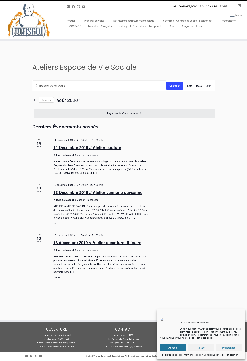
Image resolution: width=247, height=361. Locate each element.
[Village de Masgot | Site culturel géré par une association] (28, 20)
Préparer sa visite (94, 20)
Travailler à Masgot (99, 26)
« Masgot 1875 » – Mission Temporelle (140, 26)
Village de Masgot (102, 356)
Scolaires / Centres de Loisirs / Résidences (188, 20)
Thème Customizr (153, 356)
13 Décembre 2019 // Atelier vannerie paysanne (97, 192)
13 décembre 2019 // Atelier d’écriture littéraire (97, 242)
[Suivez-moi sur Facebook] (74, 7)
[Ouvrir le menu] (232, 15)
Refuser (201, 347)
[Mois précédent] (34, 100)
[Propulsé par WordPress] (126, 355)
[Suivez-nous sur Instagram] (79, 7)
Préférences (229, 347)
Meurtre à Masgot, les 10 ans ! (186, 26)
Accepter (173, 347)
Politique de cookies (172, 354)
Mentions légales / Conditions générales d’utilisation (211, 354)
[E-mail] (69, 7)
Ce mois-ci (46, 99)
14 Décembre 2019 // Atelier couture (87, 147)
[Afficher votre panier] (240, 5)
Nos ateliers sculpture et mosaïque (134, 20)
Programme (229, 20)
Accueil (71, 20)
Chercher (174, 85)
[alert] (124, 113)
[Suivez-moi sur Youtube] (85, 7)
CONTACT (75, 26)
